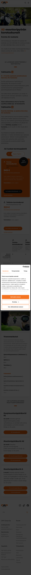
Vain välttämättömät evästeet (15, 307)
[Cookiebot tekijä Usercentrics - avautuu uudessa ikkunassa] (22, 267)
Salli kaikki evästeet (15, 297)
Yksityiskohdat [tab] (15, 271)
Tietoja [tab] (25, 271)
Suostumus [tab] (5, 271)
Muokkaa (14, 302)
